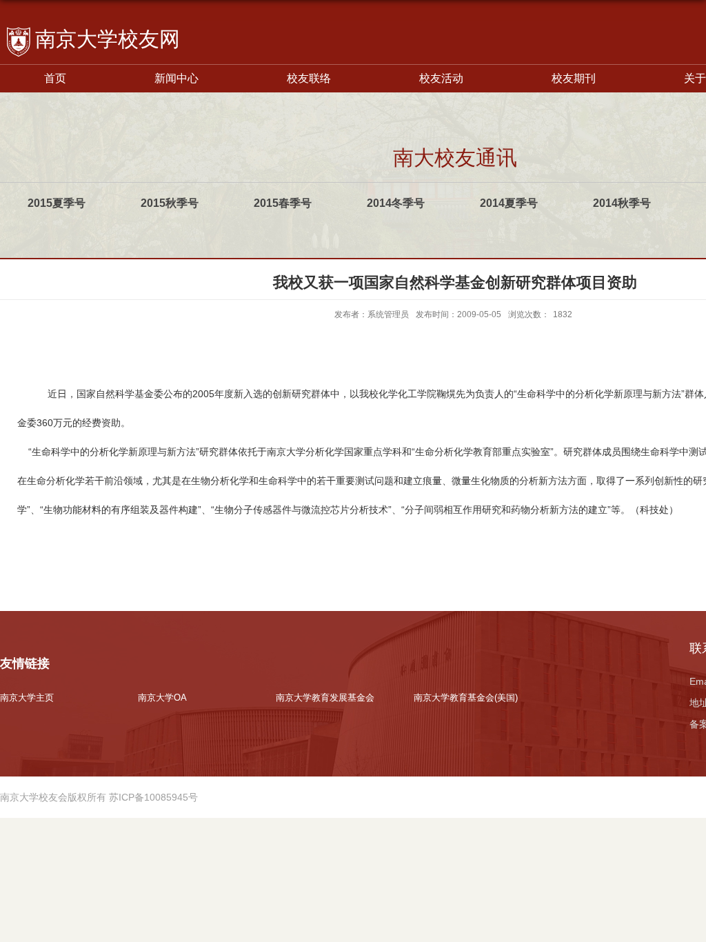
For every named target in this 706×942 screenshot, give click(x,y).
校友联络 (309, 78)
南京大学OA (162, 697)
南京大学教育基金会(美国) (466, 697)
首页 (55, 78)
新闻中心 (176, 78)
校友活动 (441, 78)
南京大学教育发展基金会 (325, 697)
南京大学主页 (27, 697)
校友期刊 (574, 78)
